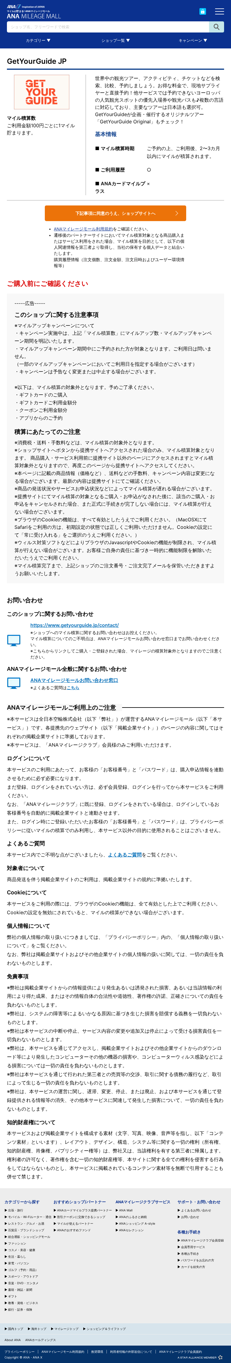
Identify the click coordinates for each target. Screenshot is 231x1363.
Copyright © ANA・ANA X (23, 1357)
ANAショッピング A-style (137, 1223)
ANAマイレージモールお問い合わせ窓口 (74, 680)
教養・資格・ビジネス (23, 1302)
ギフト (12, 1296)
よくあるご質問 (125, 855)
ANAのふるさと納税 (133, 1216)
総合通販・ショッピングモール (29, 1236)
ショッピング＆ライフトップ (106, 1329)
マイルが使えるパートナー (75, 1223)
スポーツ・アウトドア (23, 1276)
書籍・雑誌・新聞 (20, 1289)
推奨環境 (97, 1351)
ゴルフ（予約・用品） (23, 1269)
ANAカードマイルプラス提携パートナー (84, 1210)
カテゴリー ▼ (38, 40)
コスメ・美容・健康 (21, 1249)
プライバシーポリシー (20, 1351)
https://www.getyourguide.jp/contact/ (74, 625)
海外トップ (38, 1329)
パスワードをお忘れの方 (197, 1260)
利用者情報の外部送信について (131, 1351)
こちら (73, 687)
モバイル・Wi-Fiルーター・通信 (29, 1216)
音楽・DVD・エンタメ (23, 1282)
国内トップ (15, 1329)
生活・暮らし (17, 1256)
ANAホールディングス (40, 1340)
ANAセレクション (131, 1230)
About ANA (13, 1340)
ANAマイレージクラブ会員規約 (180, 1351)
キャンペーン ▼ (193, 40)
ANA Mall (125, 1210)
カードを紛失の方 (193, 1266)
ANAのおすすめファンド (74, 1230)
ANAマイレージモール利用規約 (83, 229)
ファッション (17, 1243)
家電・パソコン (18, 1263)
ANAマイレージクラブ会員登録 (202, 1240)
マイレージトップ (66, 1329)
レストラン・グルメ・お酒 (26, 1223)
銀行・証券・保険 (20, 1309)
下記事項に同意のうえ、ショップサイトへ (115, 213)
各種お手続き (190, 1253)
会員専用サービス (193, 1246)
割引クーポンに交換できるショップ (81, 1216)
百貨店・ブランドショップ (26, 1230)
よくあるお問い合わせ (196, 1210)
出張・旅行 (15, 1210)
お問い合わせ (190, 1216)
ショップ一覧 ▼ (115, 40)
